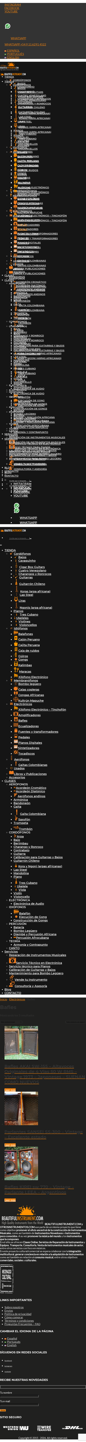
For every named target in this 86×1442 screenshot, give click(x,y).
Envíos (8, 1310)
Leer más (10, 1090)
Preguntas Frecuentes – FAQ (22, 1324)
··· (5, 479)
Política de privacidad (17, 1314)
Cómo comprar (13, 1317)
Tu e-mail (5, 1401)
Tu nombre (6, 1392)
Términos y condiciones (19, 1320)
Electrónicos (17, 999)
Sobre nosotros (14, 1307)
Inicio (3, 999)
